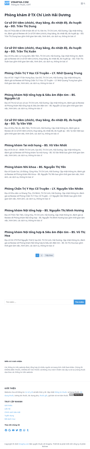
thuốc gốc (43, 395)
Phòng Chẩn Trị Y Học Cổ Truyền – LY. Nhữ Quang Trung (43, 73)
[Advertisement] (45, 279)
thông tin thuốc (61, 392)
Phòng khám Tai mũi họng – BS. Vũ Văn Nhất (36, 145)
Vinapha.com (20, 2)
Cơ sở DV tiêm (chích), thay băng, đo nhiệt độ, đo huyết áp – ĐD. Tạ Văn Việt (43, 121)
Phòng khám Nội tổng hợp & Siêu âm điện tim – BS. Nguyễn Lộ (40, 96)
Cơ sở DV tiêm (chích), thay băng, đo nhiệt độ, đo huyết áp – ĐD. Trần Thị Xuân (43, 49)
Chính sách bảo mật (12, 412)
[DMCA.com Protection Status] (76, 395)
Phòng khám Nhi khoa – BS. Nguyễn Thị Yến (35, 167)
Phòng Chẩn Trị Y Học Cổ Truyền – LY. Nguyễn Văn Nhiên (44, 188)
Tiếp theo (49, 255)
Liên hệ (7, 409)
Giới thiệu (8, 405)
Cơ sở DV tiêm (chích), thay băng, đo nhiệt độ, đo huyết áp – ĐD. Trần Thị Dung (43, 24)
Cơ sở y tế (29, 392)
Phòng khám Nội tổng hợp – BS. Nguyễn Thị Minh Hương (44, 210)
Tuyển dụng (9, 415)
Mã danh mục (10, 419)
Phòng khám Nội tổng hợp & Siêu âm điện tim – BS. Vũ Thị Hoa (45, 233)
